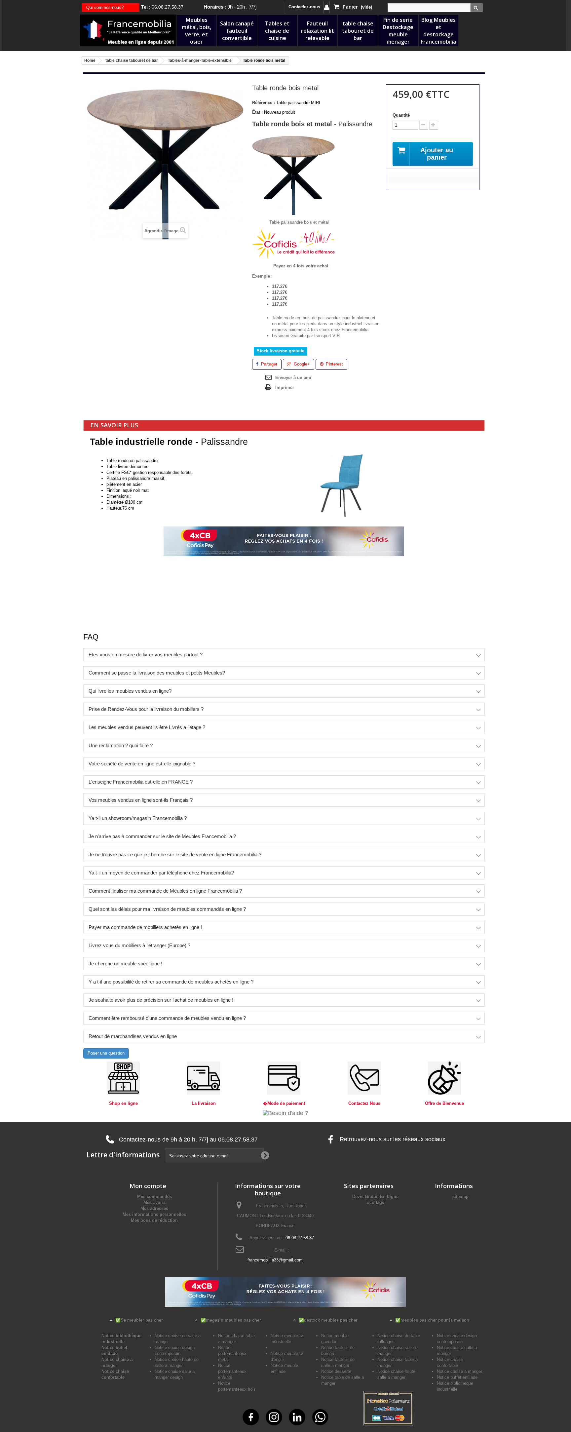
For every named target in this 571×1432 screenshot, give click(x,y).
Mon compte (148, 1186)
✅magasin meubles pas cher (231, 1320)
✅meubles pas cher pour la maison (432, 1320)
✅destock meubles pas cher (328, 1320)
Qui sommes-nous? (105, 7)
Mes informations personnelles (154, 1214)
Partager (268, 364)
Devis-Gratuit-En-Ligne (375, 1196)
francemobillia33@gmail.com (275, 1260)
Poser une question (106, 1053)
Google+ (301, 364)
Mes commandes (154, 1196)
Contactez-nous (304, 6)
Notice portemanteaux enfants (232, 1371)
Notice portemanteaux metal (232, 1353)
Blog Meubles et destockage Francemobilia (438, 30)
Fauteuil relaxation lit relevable (317, 31)
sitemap (460, 1196)
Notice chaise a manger (459, 1371)
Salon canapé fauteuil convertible (237, 31)
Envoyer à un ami (293, 377)
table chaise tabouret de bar (358, 31)
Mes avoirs (154, 1202)
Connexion (326, 7)
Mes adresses (154, 1208)
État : (257, 112)
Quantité (401, 115)
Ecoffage (375, 1202)
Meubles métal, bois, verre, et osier (196, 30)
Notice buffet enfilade (457, 1377)
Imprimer (284, 387)
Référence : (263, 102)
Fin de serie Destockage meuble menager (398, 30)
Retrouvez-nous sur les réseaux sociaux (391, 1139)
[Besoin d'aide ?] (285, 1112)
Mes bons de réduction (154, 1220)
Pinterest (333, 364)
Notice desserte (336, 1371)
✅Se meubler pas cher (139, 1320)
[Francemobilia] (128, 29)
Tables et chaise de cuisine (277, 31)
